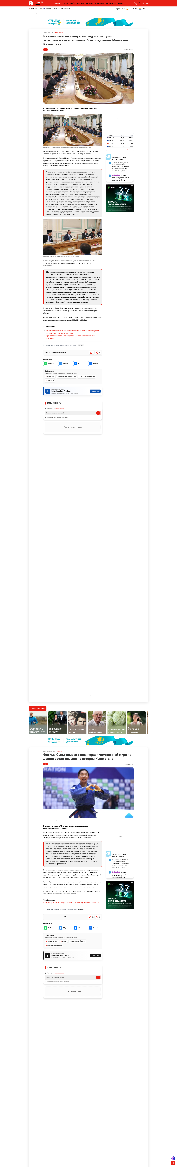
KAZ (147, 3)
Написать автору (128, 49)
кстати (60, 751)
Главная (31, 14)
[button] (140, 8)
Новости (57, 3)
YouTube (120, 3)
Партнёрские (111, 3)
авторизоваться (59, 408)
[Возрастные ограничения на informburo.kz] (135, 3)
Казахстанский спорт (78, 941)
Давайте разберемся (77, 3)
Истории (65, 3)
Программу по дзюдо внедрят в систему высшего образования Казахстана (71, 903)
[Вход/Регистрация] (143, 3)
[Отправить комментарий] (98, 413)
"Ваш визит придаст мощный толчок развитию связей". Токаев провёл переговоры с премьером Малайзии (72, 332)
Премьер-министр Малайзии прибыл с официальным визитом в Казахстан (70, 337)
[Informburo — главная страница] (36, 3)
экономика (50, 377)
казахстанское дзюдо (54, 945)
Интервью (89, 3)
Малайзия (50, 381)
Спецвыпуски (100, 3)
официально (59, 32)
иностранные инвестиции (67, 377)
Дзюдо (64, 941)
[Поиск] (139, 3)
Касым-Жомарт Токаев (87, 377)
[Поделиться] (173, 1163)
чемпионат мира (52, 941)
